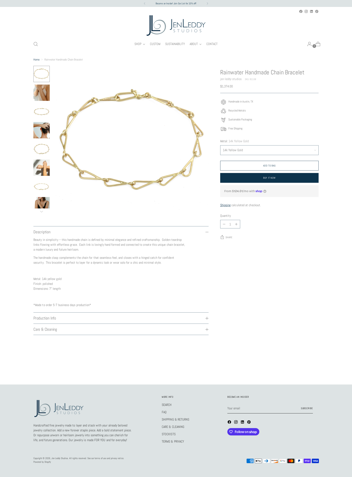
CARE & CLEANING (173, 427)
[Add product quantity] (236, 224)
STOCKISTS (169, 434)
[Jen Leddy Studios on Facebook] (301, 11)
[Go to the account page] (308, 44)
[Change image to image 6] (41, 168)
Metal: (234, 141)
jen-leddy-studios (231, 79)
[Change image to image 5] (41, 149)
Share (229, 237)
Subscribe (307, 408)
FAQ (164, 412)
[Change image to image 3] (41, 111)
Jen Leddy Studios (59, 458)
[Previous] (144, 3)
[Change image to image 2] (41, 93)
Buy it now (269, 178)
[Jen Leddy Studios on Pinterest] (317, 11)
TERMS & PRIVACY (173, 441)
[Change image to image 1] (41, 74)
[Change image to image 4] (41, 130)
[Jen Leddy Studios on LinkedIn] (311, 11)
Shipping (225, 205)
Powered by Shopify (42, 462)
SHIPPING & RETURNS (175, 419)
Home (36, 59)
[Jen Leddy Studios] (176, 25)
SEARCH (167, 405)
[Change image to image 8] (41, 205)
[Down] (41, 211)
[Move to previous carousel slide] (305, 370)
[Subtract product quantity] (224, 224)
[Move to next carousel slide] (315, 370)
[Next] (207, 3)
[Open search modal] (36, 44)
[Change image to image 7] (41, 186)
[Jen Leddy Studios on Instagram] (306, 11)
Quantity (225, 216)
